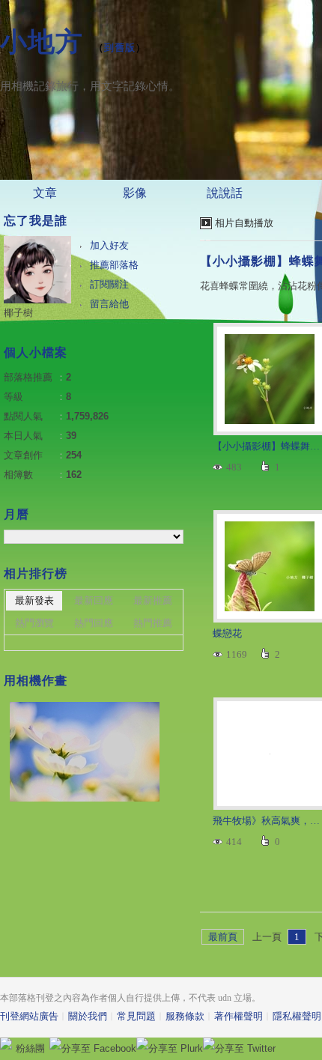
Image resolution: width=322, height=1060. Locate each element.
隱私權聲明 (297, 1016)
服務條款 (184, 1016)
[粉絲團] (6, 1044)
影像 (135, 193)
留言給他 (109, 303)
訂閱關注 (109, 284)
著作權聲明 (238, 1016)
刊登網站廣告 (29, 1016)
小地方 (41, 41)
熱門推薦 (152, 623)
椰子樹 (18, 312)
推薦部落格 (114, 264)
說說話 (225, 193)
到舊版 (120, 47)
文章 (45, 193)
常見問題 (136, 1016)
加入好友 (109, 245)
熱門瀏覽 (34, 623)
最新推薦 (152, 600)
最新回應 (93, 600)
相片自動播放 (244, 222)
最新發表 (34, 600)
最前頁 (222, 936)
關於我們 (87, 1016)
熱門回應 (93, 623)
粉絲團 (30, 1048)
